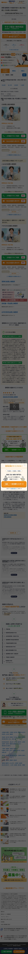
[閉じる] (24, 465)
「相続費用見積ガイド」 (14, 488)
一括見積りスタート (14, 484)
